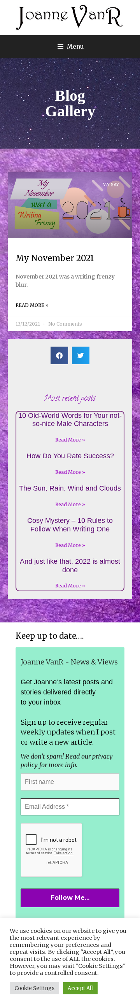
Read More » (32, 305)
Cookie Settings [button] (34, 988)
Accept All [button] (80, 988)
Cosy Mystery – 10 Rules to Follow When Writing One (70, 525)
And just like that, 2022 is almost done (70, 565)
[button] (59, 355)
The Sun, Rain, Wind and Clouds (70, 488)
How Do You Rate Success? (70, 456)
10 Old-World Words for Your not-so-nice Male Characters (70, 420)
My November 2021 (55, 258)
